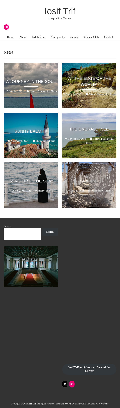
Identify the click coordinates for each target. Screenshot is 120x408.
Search (7, 226)
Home (10, 37)
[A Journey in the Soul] (31, 65)
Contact (108, 37)
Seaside (89, 181)
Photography (57, 37)
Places (54, 91)
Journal (74, 37)
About (22, 37)
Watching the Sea (31, 181)
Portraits (50, 190)
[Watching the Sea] (31, 164)
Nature (33, 91)
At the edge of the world (89, 81)
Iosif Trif (59, 11)
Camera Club (91, 37)
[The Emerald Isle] (89, 114)
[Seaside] (89, 164)
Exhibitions (38, 37)
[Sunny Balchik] (31, 114)
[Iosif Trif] (31, 247)
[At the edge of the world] (89, 65)
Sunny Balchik (31, 131)
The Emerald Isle (89, 129)
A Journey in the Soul (31, 81)
